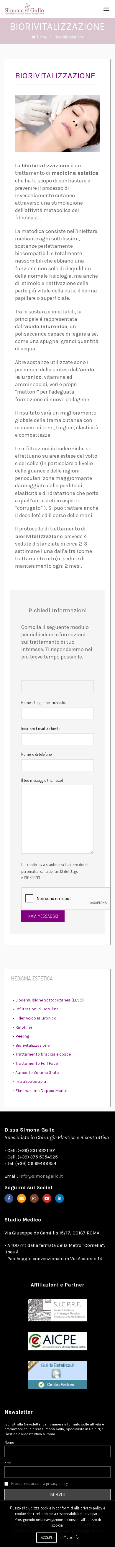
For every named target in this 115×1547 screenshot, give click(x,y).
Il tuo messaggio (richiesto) (42, 780)
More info (71, 1537)
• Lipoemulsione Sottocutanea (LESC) (48, 1000)
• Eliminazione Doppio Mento (40, 1090)
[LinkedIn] (59, 1198)
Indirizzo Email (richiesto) (41, 728)
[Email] (21, 1198)
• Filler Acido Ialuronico (34, 1018)
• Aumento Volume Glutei (36, 1072)
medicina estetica (75, 173)
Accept (46, 1537)
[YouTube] (46, 1198)
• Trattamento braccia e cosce (42, 1054)
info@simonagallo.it (41, 1176)
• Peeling (21, 1036)
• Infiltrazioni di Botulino (36, 1009)
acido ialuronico (46, 326)
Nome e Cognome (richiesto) (43, 702)
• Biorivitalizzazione (31, 1045)
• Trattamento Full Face (35, 1063)
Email (8, 1462)
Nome (9, 1442)
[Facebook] (8, 1198)
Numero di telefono (36, 754)
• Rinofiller (22, 1027)
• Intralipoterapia (29, 1081)
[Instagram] (34, 1198)
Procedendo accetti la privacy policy (39, 1483)
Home (42, 36)
